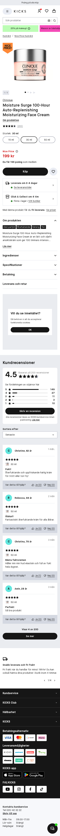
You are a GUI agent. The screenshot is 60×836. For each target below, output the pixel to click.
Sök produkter (13, 20)
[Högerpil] (54, 680)
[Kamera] (49, 20)
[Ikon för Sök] (54, 20)
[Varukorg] (54, 11)
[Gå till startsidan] (20, 11)
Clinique (8, 100)
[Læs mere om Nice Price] (17, 151)
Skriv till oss (10, 813)
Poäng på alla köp (30, 2)
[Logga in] (39, 11)
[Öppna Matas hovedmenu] (7, 11)
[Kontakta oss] (52, 828)
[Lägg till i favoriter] (53, 172)
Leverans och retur (15, 284)
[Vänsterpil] (44, 680)
